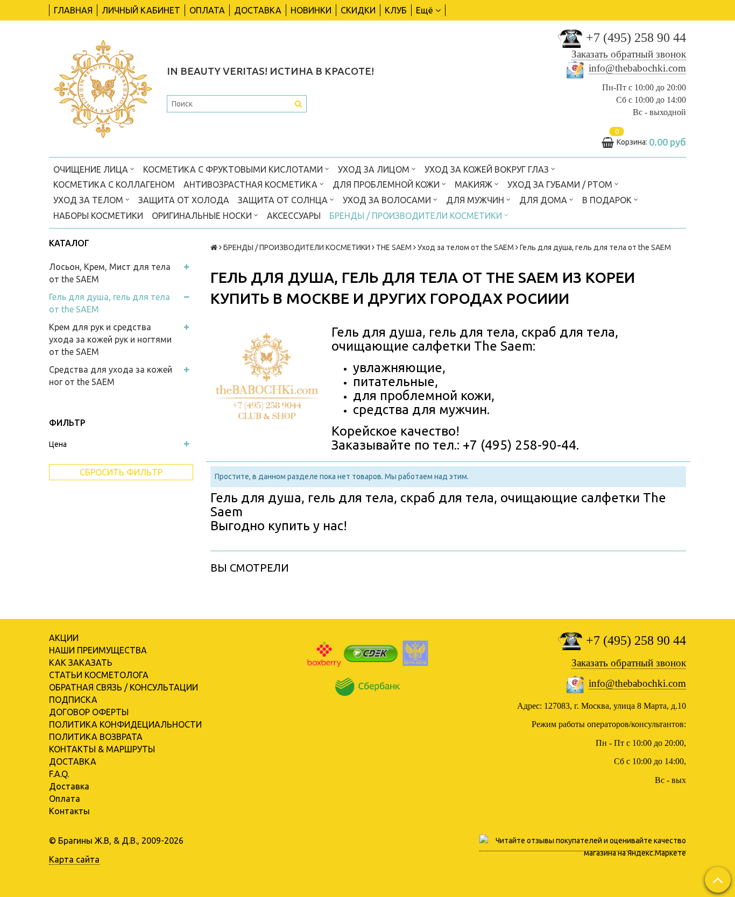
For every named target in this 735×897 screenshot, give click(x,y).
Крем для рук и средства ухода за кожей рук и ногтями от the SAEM (110, 339)
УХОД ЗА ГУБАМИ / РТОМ (560, 184)
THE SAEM (394, 247)
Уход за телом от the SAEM (466, 247)
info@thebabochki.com (637, 68)
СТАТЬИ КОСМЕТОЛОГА (99, 675)
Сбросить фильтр (121, 472)
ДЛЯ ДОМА (544, 200)
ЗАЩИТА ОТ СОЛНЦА (284, 200)
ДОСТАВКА (257, 10)
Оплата (64, 798)
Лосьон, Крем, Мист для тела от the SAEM (110, 273)
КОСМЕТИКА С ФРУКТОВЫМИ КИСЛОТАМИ (234, 169)
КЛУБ (396, 10)
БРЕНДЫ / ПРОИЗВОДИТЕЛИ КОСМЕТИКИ (416, 215)
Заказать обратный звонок (628, 54)
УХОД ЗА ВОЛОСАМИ (388, 200)
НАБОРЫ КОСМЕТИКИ (98, 215)
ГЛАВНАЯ (73, 10)
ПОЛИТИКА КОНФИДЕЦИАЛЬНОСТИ (125, 724)
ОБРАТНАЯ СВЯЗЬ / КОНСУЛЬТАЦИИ (123, 687)
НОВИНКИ (311, 10)
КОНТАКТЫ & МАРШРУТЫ (102, 749)
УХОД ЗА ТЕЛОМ (89, 200)
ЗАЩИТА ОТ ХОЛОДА (183, 200)
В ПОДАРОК (608, 200)
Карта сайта (74, 859)
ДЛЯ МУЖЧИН (476, 200)
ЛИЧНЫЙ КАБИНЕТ (141, 10)
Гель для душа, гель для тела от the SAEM (109, 303)
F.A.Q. (59, 774)
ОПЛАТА (207, 10)
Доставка (69, 786)
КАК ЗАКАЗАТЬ (80, 662)
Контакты (69, 811)
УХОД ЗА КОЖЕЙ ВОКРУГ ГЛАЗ (488, 169)
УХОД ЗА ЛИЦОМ (375, 169)
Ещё (424, 10)
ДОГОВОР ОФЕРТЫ (89, 712)
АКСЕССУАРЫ (294, 215)
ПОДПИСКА (73, 699)
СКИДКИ (358, 10)
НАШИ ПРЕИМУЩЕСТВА (98, 650)
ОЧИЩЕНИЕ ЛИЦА (91, 169)
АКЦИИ (64, 638)
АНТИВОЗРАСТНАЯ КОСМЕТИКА (251, 184)
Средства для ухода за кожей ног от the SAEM (110, 376)
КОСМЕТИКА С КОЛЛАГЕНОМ (114, 184)
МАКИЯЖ (474, 184)
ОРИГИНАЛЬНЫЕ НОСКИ (203, 215)
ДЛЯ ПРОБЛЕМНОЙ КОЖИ (387, 184)
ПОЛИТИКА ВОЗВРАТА (96, 737)
